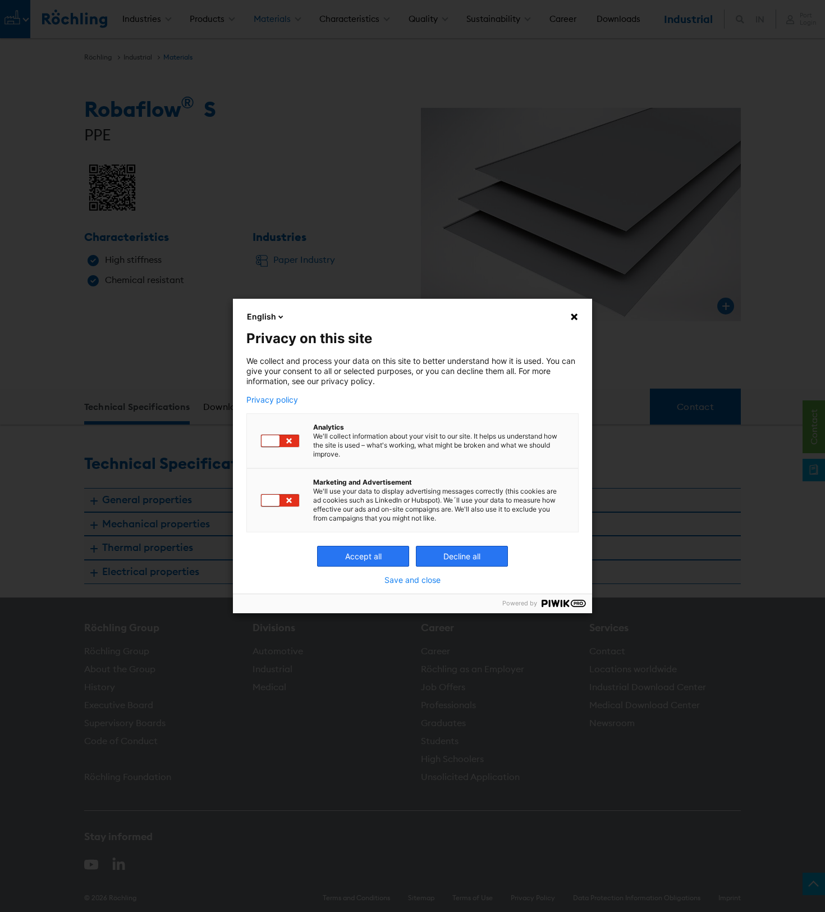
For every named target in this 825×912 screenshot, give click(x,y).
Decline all (461, 556)
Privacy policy (272, 399)
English (261, 316)
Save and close (412, 580)
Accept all (363, 556)
